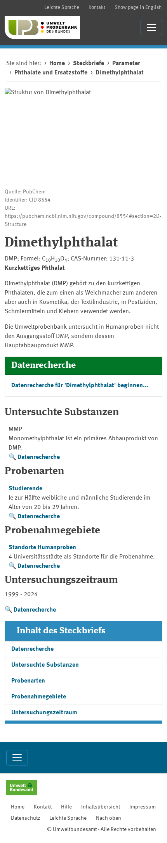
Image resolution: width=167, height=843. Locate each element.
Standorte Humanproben (42, 548)
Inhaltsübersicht (100, 807)
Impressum (142, 807)
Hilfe (66, 807)
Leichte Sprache (61, 7)
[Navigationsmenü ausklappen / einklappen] (151, 27)
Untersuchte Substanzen (45, 665)
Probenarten (28, 681)
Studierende (25, 489)
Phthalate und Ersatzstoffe (50, 73)
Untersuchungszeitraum (44, 713)
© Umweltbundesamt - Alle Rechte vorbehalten (101, 829)
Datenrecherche (38, 457)
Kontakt (97, 7)
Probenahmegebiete (38, 697)
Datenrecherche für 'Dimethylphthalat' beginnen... (80, 386)
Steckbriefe (88, 63)
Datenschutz (25, 818)
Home (57, 63)
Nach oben (108, 818)
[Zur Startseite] (42, 27)
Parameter (126, 63)
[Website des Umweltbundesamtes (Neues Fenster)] (21, 788)
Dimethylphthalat (120, 73)
